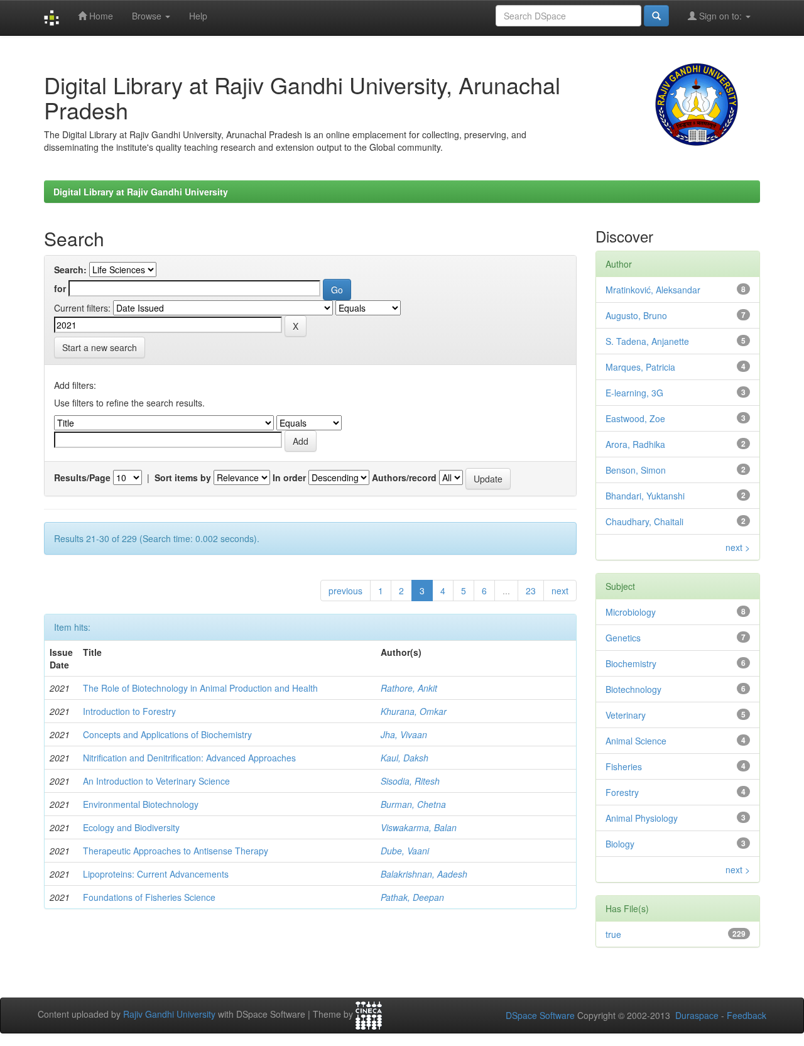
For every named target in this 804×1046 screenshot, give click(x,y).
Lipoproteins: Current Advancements (156, 874)
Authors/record (404, 477)
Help (198, 15)
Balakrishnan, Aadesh (424, 874)
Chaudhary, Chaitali (644, 521)
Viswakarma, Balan (419, 827)
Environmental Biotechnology (140, 804)
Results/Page (82, 477)
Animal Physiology (642, 818)
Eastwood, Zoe (635, 418)
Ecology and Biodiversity (131, 827)
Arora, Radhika (635, 444)
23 (531, 590)
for (60, 288)
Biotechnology (633, 689)
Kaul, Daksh (404, 757)
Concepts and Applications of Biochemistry (167, 734)
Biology (620, 843)
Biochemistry (631, 663)
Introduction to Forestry (129, 711)
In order (289, 477)
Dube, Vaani (405, 850)
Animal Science (636, 740)
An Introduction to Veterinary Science (156, 781)
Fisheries (624, 766)
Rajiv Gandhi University (169, 1014)
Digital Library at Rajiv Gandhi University (140, 191)
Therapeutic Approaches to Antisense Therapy (175, 850)
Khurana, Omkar (414, 711)
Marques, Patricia (640, 367)
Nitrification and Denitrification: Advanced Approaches (189, 757)
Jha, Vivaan (404, 734)
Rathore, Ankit (409, 688)
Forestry (622, 792)
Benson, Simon (636, 470)
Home (100, 15)
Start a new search (99, 347)
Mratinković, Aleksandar (653, 289)
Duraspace (697, 1015)
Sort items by (183, 477)
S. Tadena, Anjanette (647, 341)
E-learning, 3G (634, 392)
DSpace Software (540, 1015)
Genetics (623, 637)
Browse (148, 15)
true (613, 934)
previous (345, 590)
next (559, 590)
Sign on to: (720, 15)
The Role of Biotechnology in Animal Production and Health (200, 688)
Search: (70, 269)
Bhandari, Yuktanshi (645, 495)
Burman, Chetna (413, 804)
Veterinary (626, 715)
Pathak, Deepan (412, 897)
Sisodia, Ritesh (410, 781)
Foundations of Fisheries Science (149, 897)
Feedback (746, 1015)
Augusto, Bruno (636, 315)
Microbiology (631, 612)
